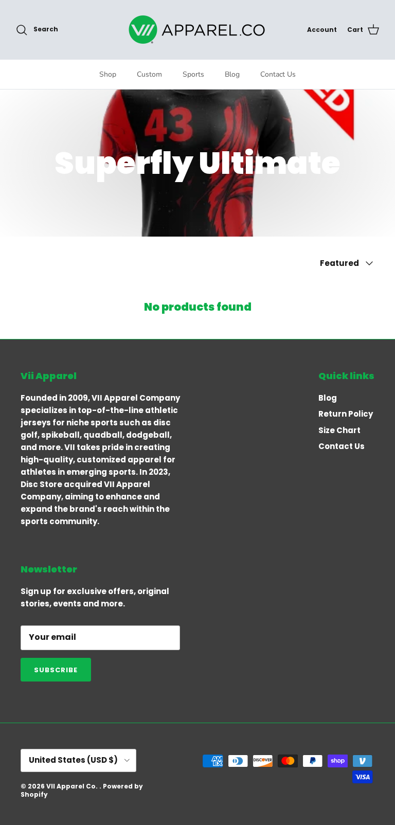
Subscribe (56, 670)
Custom (149, 74)
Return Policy (345, 413)
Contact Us (278, 74)
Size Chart (339, 430)
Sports (193, 74)
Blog (232, 74)
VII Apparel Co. (72, 786)
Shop (107, 74)
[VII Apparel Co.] (197, 29)
